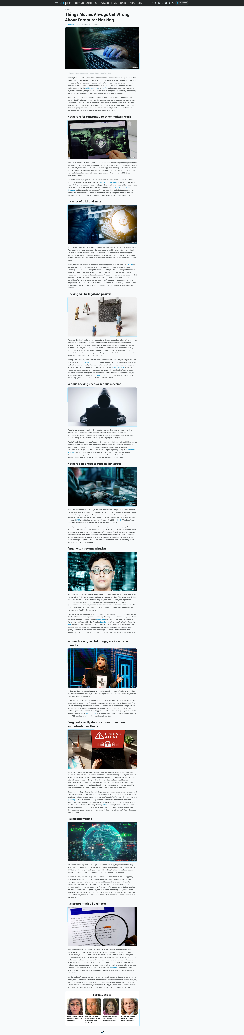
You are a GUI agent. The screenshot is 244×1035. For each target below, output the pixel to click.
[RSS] (173, 3)
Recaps (114, 3)
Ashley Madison (91, 88)
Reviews (131, 3)
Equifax (104, 88)
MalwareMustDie (118, 367)
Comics (123, 3)
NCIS (78, 520)
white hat (88, 362)
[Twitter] (159, 3)
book (70, 624)
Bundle (103, 622)
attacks (105, 805)
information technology (109, 182)
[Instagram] (162, 3)
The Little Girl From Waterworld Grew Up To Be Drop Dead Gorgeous (92, 1019)
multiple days (90, 713)
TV (96, 3)
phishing (71, 800)
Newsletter (183, 3)
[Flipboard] (166, 3)
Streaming (104, 3)
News (140, 3)
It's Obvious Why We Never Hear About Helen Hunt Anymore (128, 1019)
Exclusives (79, 3)
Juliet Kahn (71, 24)
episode (118, 520)
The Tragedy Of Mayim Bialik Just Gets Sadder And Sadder (75, 1019)
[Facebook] (152, 3)
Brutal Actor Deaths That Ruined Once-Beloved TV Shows (110, 1019)
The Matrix (114, 967)
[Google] (169, 3)
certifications (100, 375)
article (130, 264)
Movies (89, 3)
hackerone (100, 619)
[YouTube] (156, 3)
